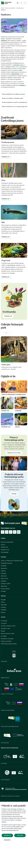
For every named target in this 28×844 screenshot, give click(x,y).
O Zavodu (4, 623)
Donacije (14, 493)
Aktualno (3, 596)
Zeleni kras (4, 586)
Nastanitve (4, 568)
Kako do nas (4, 578)
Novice (3, 602)
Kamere (3, 612)
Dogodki (3, 599)
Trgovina (3, 571)
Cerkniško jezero (20, 8)
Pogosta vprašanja (6, 641)
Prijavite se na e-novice (14, 453)
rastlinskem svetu (18, 65)
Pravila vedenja (5, 588)
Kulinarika (4, 566)
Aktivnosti (4, 576)
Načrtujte (3, 557)
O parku (3, 617)
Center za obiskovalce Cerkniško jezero (12, 560)
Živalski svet (4, 547)
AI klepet (3, 591)
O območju (4, 621)
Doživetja (3, 573)
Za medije (3, 636)
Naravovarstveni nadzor (7, 633)
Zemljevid (3, 581)
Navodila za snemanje (7, 638)
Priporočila (4, 605)
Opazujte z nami (5, 628)
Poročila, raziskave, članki (8, 626)
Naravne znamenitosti (10, 8)
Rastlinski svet (5, 550)
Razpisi (3, 631)
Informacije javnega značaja (9, 644)
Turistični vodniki (5, 583)
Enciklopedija (4, 552)
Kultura (3, 544)
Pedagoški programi (6, 563)
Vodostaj (3, 607)
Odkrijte (2, 8)
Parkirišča (3, 610)
